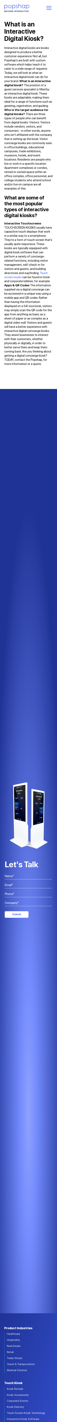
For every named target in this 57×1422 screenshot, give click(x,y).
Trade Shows (14, 1358)
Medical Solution (17, 1370)
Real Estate (14, 1346)
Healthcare (13, 1333)
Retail (10, 1352)
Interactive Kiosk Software (23, 1419)
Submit (16, 914)
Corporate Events (17, 1400)
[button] (49, 8)
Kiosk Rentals (15, 1388)
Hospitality (13, 1339)
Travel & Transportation (21, 1364)
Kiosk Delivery (15, 1406)
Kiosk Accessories (18, 1394)
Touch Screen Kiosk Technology (26, 1413)
